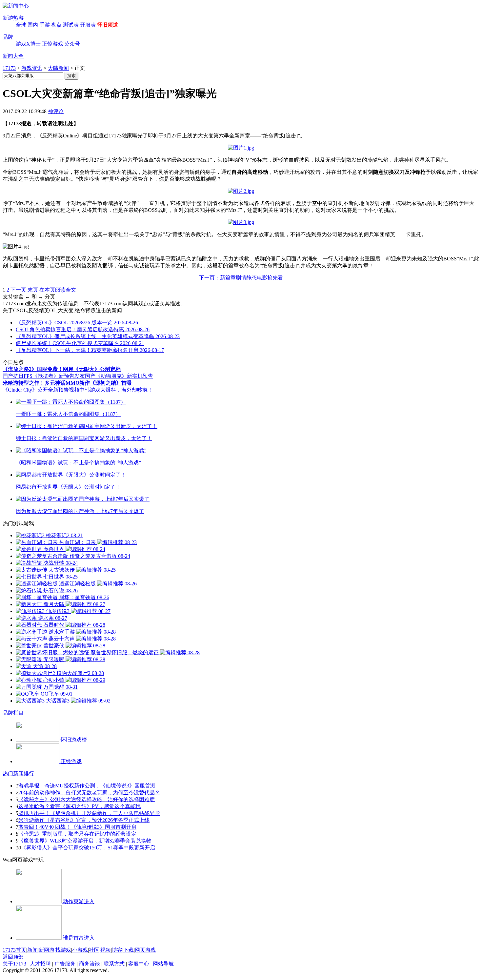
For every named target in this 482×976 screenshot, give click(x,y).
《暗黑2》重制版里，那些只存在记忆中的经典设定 (77, 834)
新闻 (32, 950)
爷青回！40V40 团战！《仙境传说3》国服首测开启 (77, 827)
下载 (128, 950)
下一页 (18, 290)
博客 (117, 950)
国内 (33, 25)
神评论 (56, 111)
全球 (21, 25)
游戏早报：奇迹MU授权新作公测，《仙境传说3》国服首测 (86, 785)
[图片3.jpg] (241, 222)
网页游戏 (145, 950)
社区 (94, 950)
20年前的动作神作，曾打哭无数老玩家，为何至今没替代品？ (89, 792)
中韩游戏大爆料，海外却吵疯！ (116, 390)
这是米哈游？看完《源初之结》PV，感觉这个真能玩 (79, 806)
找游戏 (63, 950)
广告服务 (64, 963)
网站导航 (163, 963)
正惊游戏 (52, 44)
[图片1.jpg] (241, 148)
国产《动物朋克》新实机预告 (119, 376)
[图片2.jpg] (241, 191)
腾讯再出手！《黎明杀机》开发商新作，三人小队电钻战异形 (89, 813)
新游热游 (13, 18)
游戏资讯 (31, 68)
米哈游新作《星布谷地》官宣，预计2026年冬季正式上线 (84, 820)
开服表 (88, 25)
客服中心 (138, 963)
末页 (33, 290)
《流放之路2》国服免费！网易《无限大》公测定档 (62, 369)
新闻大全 (13, 56)
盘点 (56, 25)
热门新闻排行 (18, 773)
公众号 (72, 44)
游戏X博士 (28, 44)
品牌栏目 (13, 713)
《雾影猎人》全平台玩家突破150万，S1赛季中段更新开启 (88, 847)
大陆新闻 (58, 68)
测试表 (71, 25)
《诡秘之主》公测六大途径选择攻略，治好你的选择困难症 (86, 799)
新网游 (46, 950)
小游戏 (80, 950)
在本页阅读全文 (57, 290)
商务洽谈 (89, 963)
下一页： (241, 277)
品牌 (8, 37)
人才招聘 (40, 963)
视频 (105, 950)
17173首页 (14, 950)
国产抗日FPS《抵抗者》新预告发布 (44, 376)
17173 (9, 68)
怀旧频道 (107, 25)
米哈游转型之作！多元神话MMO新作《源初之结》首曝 (67, 383)
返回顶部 (13, 957)
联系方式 (114, 963)
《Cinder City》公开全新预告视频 (41, 390)
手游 (44, 25)
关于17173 (14, 963)
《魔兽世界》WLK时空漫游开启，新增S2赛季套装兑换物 (84, 841)
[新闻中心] (16, 6)
